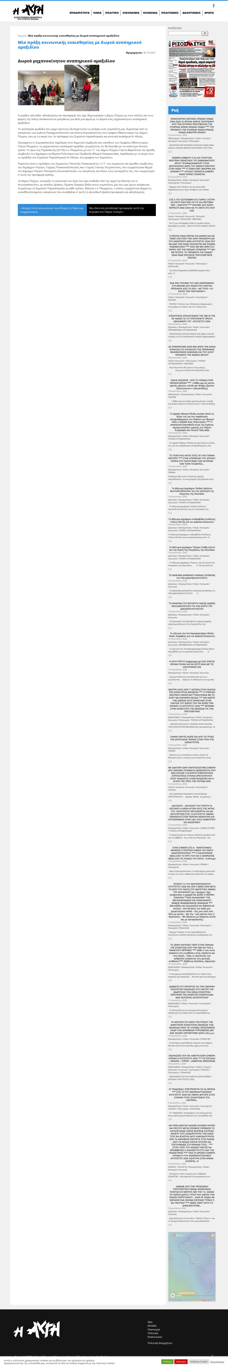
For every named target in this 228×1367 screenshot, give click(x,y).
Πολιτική (153, 1333)
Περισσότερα (217, 1361)
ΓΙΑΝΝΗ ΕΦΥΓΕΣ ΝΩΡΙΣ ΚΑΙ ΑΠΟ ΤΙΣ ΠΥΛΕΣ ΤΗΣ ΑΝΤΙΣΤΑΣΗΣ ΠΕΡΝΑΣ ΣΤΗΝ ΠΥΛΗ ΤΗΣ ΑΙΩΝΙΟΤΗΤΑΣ (192, 739)
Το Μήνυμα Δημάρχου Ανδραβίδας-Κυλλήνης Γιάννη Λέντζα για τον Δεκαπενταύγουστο (191, 520)
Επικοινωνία (155, 1337)
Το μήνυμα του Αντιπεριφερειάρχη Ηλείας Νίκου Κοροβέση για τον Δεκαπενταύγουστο (192, 634)
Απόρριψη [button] (181, 1361)
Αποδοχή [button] (167, 1361)
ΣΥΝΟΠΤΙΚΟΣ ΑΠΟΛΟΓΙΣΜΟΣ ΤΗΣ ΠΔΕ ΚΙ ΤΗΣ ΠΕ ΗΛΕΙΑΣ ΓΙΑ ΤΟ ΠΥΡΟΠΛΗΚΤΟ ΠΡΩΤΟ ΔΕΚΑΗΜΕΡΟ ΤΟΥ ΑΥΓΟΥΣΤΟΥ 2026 (192, 318)
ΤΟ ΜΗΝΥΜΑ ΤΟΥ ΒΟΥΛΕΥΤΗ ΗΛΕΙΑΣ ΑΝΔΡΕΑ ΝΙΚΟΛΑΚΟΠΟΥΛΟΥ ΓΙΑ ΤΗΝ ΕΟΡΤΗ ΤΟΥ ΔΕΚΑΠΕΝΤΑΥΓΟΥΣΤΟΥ (192, 606)
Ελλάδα (152, 1325)
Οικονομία (154, 1329)
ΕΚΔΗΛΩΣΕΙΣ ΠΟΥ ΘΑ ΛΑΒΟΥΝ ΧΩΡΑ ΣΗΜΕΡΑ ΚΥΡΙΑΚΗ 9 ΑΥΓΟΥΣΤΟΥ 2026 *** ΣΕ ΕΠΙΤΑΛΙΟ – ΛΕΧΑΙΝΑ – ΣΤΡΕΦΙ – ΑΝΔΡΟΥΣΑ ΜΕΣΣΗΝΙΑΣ (192, 1058)
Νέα (150, 1322)
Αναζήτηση (174, 28)
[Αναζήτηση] (205, 33)
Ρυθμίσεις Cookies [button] (198, 1361)
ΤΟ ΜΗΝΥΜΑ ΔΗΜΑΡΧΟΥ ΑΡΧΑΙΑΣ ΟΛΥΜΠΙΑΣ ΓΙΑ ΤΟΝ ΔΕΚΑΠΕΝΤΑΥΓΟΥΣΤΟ (192, 576)
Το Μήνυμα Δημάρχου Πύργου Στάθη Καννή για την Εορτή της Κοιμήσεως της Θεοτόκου (192, 548)
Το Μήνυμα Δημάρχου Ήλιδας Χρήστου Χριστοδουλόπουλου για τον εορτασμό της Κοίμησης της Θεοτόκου (192, 491)
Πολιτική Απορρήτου (160, 1343)
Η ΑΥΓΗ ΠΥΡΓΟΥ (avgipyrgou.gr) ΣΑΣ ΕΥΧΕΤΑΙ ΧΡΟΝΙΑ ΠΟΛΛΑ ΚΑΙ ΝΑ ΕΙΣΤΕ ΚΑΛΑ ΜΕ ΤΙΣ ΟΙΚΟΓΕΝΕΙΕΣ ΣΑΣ (192, 664)
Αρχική (22, 35)
